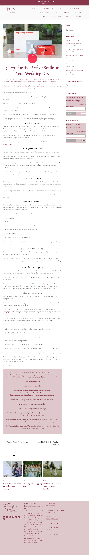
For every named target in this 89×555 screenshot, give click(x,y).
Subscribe (14, 400)
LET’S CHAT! (77, 13)
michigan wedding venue (17, 84)
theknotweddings (33, 86)
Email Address (70, 106)
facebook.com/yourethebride (23, 390)
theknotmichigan (23, 86)
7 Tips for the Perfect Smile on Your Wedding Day (32, 70)
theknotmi (15, 86)
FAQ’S (68, 17)
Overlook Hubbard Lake (73, 64)
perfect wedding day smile (46, 84)
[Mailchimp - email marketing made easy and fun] (83, 113)
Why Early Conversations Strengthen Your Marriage (12, 486)
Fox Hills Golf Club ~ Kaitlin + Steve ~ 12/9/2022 (48, 443)
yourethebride (11, 79)
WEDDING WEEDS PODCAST (51, 17)
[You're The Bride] (10, 513)
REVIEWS (77, 17)
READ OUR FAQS (52, 523)
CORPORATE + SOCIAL (72, 9)
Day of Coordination (45, 79)
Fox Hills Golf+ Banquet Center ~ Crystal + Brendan (52, 486)
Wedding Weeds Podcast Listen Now (17, 443)
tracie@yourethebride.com (37, 377)
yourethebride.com (34, 381)
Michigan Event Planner (43, 81)
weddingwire (56, 86)
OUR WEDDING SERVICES (49, 9)
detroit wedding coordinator (18, 81)
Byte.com (14, 366)
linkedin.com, (41, 393)
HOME (34, 9)
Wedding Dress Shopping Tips (75, 49)
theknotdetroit (8, 86)
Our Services (35, 538)
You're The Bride (32, 88)
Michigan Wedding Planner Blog (28, 79)
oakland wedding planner (32, 84)
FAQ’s (21, 409)
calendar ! (35, 543)
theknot (56, 84)
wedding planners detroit (46, 86)
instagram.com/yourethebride (41, 390)
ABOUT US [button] (63, 13)
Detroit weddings (32, 81)
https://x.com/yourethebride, (19, 395)
